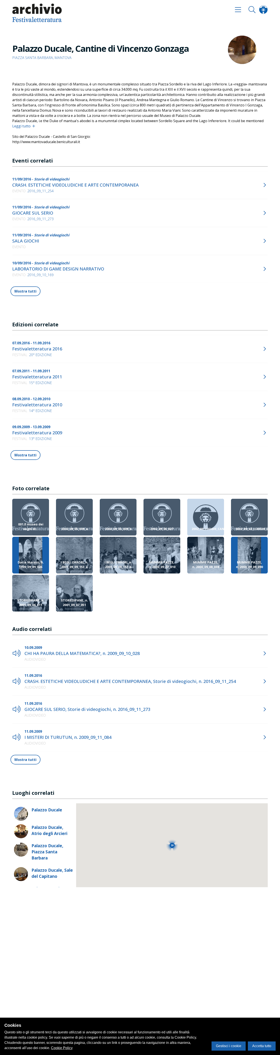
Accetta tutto (261, 1046)
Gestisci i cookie (228, 1046)
